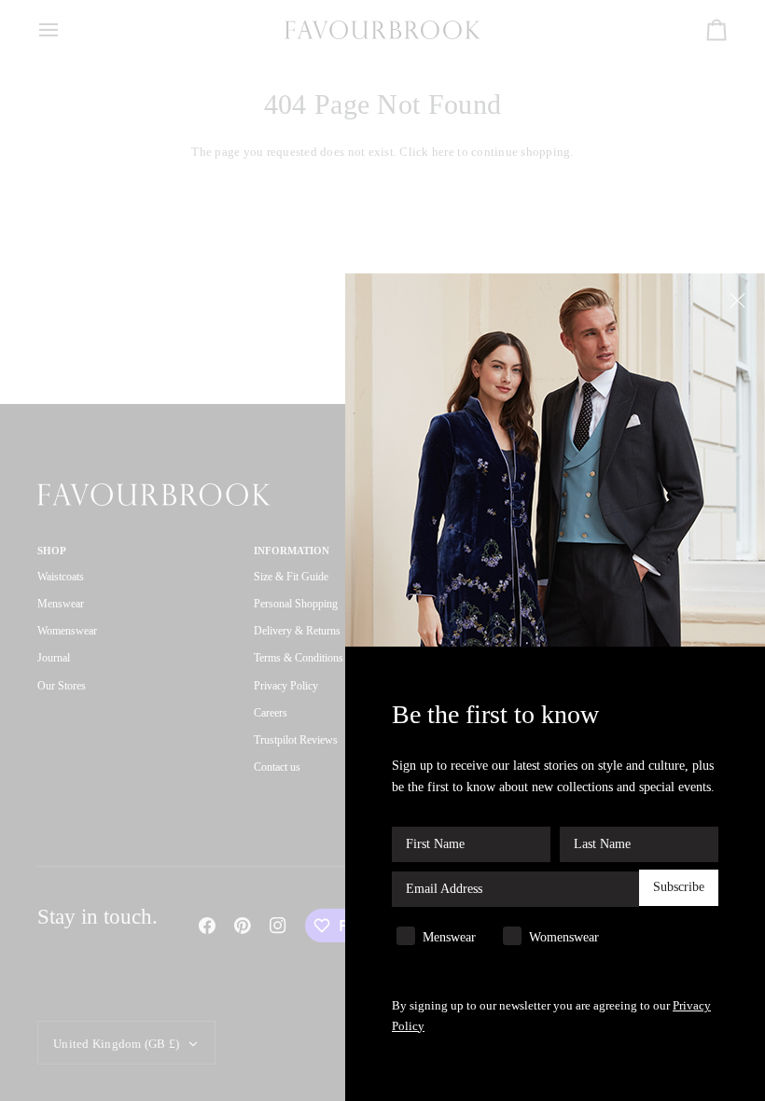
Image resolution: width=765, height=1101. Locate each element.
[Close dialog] (739, 299)
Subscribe (678, 887)
